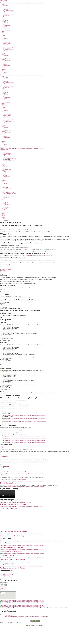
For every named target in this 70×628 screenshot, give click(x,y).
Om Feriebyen (4, 26)
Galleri (3, 32)
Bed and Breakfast (7, 8)
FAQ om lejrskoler (7, 22)
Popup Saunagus (6, 543)
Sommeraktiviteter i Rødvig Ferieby (12, 536)
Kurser (3, 16)
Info (5, 27)
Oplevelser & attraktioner (9, 14)
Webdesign (21, 622)
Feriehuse (6, 5)
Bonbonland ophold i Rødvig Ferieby (12, 559)
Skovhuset (6, 9)
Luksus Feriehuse (7, 6)
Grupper (3, 24)
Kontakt (5, 28)
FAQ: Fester (6, 20)
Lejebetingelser (7, 12)
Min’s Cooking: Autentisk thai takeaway (13, 532)
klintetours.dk (23, 479)
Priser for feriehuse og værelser (10, 11)
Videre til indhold (3, 0)
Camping (4, 33)
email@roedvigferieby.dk (47, 255)
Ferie (3, 4)
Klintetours (3, 475)
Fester (3, 19)
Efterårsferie (6, 15)
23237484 (30, 255)
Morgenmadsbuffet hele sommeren (12, 547)
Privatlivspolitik (7, 30)
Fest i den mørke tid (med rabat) (11, 551)
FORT (2, 447)
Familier (3, 17)
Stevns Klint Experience (8, 483)
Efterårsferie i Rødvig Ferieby (10, 508)
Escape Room (4, 467)
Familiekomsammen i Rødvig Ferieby (12, 568)
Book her (4, 31)
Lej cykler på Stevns (7, 564)
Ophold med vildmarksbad (9, 10)
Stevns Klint (4, 457)
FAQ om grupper (7, 25)
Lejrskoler (4, 21)
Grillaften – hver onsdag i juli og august (13, 504)
